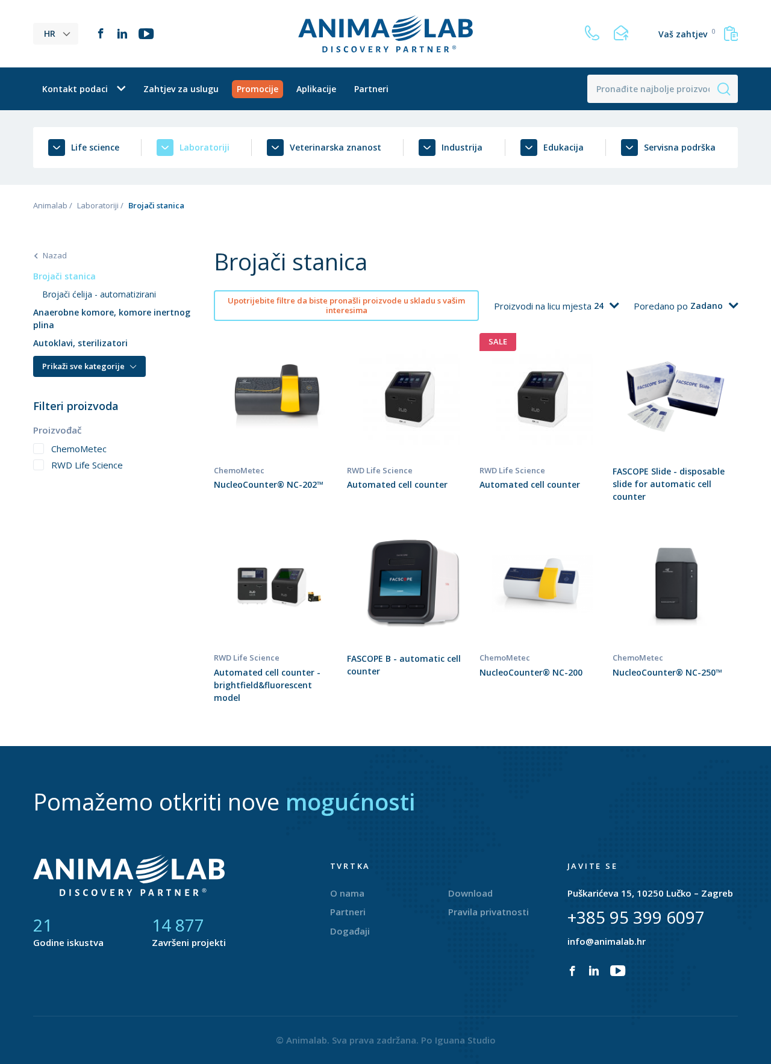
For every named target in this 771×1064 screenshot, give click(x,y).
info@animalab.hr (606, 941)
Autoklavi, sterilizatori (80, 343)
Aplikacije (316, 89)
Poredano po (662, 306)
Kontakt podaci (75, 89)
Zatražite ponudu (277, 426)
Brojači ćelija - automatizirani (99, 294)
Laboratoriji (98, 205)
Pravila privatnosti (488, 912)
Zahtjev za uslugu (181, 89)
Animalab (50, 205)
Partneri (371, 89)
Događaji (350, 931)
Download (470, 893)
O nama (347, 893)
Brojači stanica (64, 276)
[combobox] (606, 306)
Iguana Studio (465, 1040)
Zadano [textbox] (706, 305)
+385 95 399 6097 (636, 917)
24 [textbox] (599, 305)
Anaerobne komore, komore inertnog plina (111, 318)
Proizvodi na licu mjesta (544, 306)
